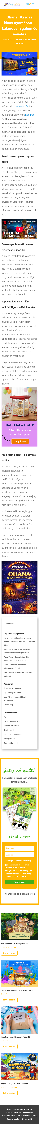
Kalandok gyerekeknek (12, 721)
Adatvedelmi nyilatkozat (22, 1109)
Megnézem (20, 441)
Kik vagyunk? (27, 1119)
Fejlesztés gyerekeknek (13, 693)
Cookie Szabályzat (13, 1112)
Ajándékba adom (8, 1116)
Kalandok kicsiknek (11, 726)
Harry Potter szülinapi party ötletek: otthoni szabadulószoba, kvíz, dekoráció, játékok (19, 641)
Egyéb (6, 717)
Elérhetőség (28, 1112)
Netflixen (29, 114)
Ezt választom (9, 953)
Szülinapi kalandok (11, 743)
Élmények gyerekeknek (13, 688)
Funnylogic (10, 623)
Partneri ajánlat (13, 1119)
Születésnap (8, 705)
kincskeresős (21, 106)
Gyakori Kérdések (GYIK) (27, 1116)
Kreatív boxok (9, 730)
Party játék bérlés (10, 739)
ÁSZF (9, 1109)
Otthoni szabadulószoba (13, 734)
